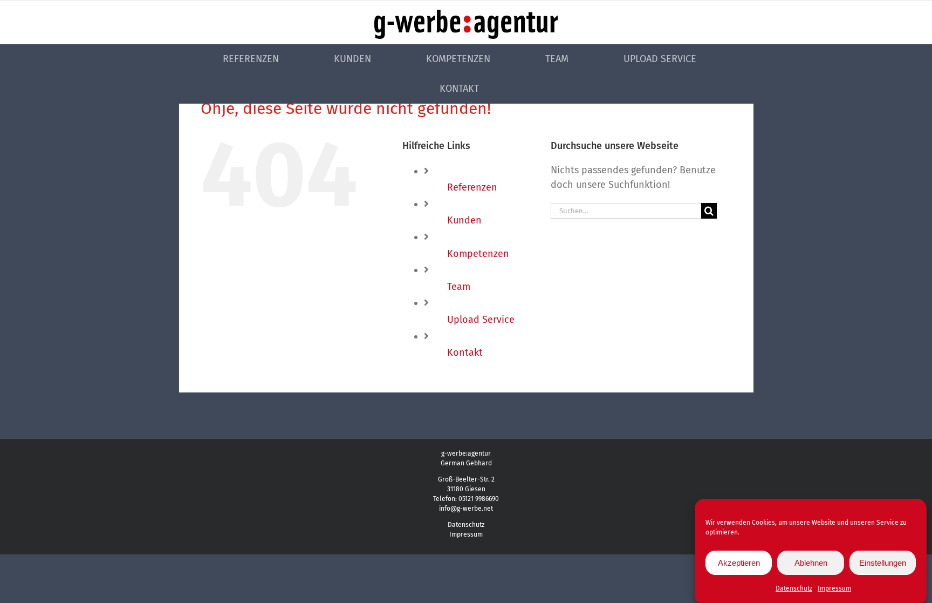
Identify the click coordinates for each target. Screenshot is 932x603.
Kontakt (465, 352)
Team (458, 287)
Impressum (834, 588)
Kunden (464, 220)
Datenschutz (794, 588)
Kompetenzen (478, 254)
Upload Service (481, 320)
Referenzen (472, 187)
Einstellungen (882, 562)
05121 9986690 (478, 499)
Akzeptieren (739, 562)
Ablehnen (810, 562)
